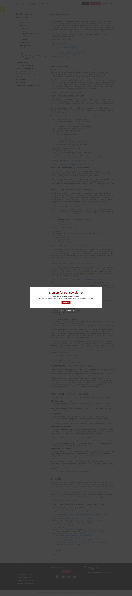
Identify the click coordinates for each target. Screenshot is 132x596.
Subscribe (66, 302)
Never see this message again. (66, 310)
